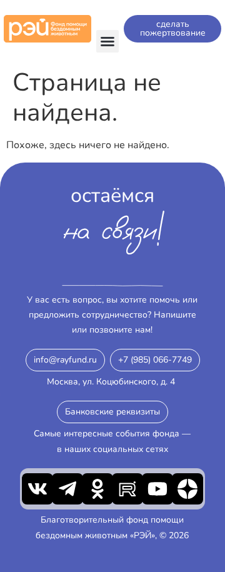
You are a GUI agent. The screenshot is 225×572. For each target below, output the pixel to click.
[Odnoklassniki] (97, 488)
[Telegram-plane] (67, 488)
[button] (107, 41)
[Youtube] (157, 488)
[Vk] (37, 488)
